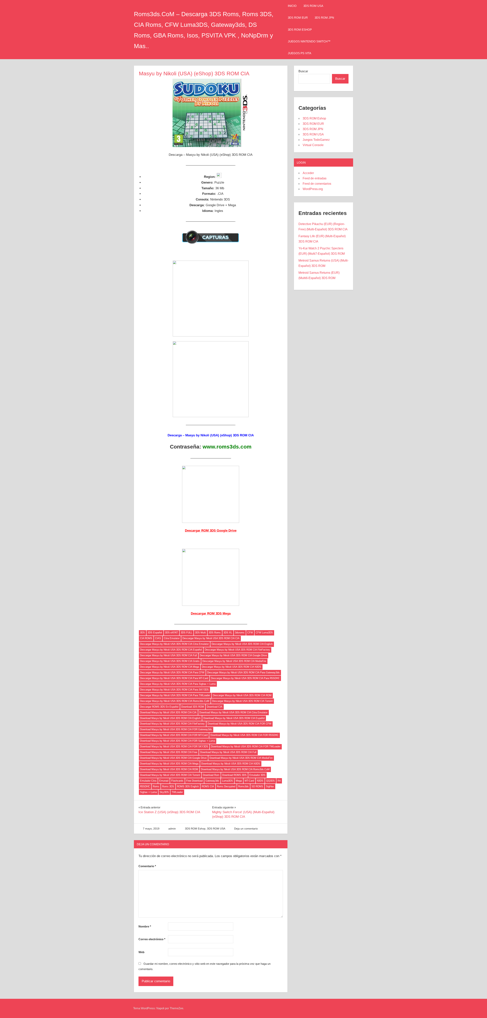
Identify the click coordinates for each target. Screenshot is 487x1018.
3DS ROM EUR (298, 17)
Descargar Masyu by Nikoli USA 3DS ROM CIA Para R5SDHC (245, 678)
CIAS (158, 638)
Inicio (292, 5)
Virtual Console (313, 145)
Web (141, 952)
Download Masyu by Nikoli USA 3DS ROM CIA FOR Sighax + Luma (177, 740)
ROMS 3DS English (188, 786)
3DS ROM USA (313, 5)
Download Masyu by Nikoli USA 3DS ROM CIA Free (168, 752)
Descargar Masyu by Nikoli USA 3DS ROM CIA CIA (211, 638)
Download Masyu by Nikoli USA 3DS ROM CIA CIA (168, 712)
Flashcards (177, 780)
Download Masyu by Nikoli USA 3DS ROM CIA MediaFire (241, 757)
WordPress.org (313, 189)
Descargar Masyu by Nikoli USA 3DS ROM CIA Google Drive (233, 655)
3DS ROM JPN (324, 17)
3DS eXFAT (171, 632)
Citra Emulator (172, 638)
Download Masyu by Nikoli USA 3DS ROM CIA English (170, 718)
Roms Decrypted (226, 786)
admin (172, 828)
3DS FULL (186, 632)
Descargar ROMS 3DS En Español (159, 706)
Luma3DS (227, 780)
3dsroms (239, 632)
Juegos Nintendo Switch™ (309, 41)
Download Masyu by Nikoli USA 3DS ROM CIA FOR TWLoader (245, 746)
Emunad (163, 780)
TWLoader (177, 792)
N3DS (260, 780)
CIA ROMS (146, 638)
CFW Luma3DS (264, 632)
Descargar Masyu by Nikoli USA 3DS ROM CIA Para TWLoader (175, 695)
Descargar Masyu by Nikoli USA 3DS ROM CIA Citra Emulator (174, 644)
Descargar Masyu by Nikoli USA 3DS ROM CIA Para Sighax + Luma (178, 683)
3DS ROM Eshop (300, 29)
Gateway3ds (212, 780)
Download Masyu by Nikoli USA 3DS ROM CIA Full (228, 752)
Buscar (303, 71)
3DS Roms (215, 632)
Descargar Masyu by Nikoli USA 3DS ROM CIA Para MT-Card (174, 678)
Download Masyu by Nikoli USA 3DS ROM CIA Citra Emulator (233, 712)
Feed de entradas (314, 178)
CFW (250, 632)
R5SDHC (145, 786)
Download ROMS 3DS (234, 775)
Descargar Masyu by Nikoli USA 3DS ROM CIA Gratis (170, 661)
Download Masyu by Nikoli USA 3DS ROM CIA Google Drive (173, 757)
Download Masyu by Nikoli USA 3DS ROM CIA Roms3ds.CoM (235, 769)
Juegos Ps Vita (299, 53)
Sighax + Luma (148, 792)
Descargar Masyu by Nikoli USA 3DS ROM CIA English (242, 644)
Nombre (144, 926)
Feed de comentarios (317, 183)
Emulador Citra (148, 780)
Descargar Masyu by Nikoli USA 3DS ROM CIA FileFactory (237, 649)
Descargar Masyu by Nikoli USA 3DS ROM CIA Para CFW (172, 672)
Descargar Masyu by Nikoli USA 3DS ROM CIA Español (171, 649)
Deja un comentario (246, 828)
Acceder (308, 173)
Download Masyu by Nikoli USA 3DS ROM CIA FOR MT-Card (174, 735)
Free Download (194, 780)
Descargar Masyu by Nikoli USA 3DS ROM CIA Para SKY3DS (174, 689)
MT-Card (249, 780)
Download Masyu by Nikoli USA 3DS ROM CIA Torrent (170, 775)
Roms (156, 786)
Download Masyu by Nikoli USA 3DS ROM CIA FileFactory (172, 723)
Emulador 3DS (257, 775)
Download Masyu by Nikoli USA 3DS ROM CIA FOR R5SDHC (244, 735)
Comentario (147, 866)
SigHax (270, 786)
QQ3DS (270, 780)
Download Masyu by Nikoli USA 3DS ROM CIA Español (234, 718)
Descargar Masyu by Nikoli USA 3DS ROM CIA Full (168, 655)
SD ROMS (257, 786)
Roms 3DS (168, 786)
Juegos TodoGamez (316, 139)
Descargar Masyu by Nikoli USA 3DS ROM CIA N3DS (231, 666)
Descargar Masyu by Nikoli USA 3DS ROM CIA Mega (169, 666)
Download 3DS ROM (192, 706)
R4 (279, 780)
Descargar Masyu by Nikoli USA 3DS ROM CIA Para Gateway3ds (243, 672)
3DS (142, 632)
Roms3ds (243, 786)
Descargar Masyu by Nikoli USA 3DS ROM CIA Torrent (242, 701)
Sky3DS (164, 792)
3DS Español (155, 632)
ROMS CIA (208, 786)
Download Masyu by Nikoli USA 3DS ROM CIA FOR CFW (239, 723)
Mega (239, 780)
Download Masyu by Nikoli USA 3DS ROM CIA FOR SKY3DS (174, 746)
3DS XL (228, 632)
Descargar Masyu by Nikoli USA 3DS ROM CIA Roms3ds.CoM (174, 701)
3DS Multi (200, 632)
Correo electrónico (151, 939)
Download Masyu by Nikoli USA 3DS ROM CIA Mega (169, 763)
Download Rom (211, 775)
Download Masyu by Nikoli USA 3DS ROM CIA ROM (169, 769)
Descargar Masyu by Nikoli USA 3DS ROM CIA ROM (242, 695)
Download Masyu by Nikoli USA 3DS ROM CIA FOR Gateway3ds (176, 729)
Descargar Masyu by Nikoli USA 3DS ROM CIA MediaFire (234, 661)
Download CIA (214, 706)
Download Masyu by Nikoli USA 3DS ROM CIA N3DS (230, 763)
